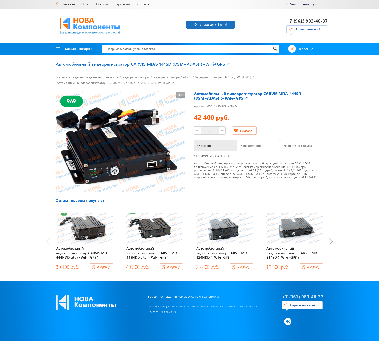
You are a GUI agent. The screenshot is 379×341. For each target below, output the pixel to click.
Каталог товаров (78, 48)
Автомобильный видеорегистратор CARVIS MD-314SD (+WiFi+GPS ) (292, 253)
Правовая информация (162, 311)
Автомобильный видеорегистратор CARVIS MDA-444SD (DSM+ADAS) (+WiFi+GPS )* (115, 83)
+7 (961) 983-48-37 (307, 20)
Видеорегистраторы (135, 77)
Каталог (62, 77)
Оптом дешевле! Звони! (210, 24)
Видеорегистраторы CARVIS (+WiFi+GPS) (222, 77)
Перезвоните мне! (307, 29)
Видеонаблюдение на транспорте (95, 77)
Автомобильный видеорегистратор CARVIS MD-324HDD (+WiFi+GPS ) (222, 253)
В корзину (246, 130)
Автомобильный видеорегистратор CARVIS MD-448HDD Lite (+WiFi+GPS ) (152, 253)
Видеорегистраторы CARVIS (171, 77)
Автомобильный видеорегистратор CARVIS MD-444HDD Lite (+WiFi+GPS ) (82, 253)
